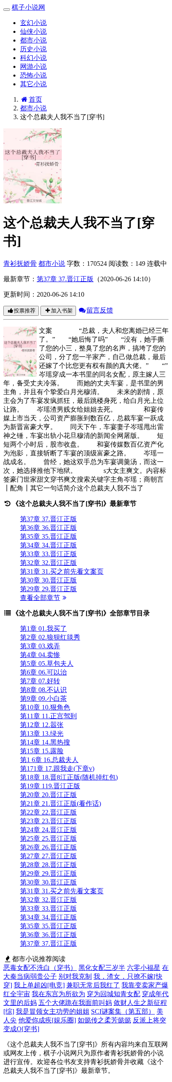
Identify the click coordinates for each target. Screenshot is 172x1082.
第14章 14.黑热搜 (45, 742)
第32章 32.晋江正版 (48, 562)
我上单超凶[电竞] (39, 985)
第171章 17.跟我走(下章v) (57, 768)
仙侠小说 (33, 31)
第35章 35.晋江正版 (48, 536)
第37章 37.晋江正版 (65, 278)
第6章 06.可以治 (43, 672)
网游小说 (33, 66)
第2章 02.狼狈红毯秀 (50, 637)
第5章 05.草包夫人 (46, 663)
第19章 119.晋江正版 (50, 786)
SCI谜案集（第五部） (123, 1011)
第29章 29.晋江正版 (48, 588)
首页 (35, 99)
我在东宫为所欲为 (58, 993)
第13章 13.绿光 (41, 733)
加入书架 (62, 310)
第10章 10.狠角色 (45, 707)
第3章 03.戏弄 (40, 646)
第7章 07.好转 (40, 681)
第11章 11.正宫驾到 (48, 716)
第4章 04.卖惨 (40, 654)
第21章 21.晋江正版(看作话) (60, 803)
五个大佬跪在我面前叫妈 (75, 1002)
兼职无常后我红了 (93, 985)
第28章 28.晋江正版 (48, 864)
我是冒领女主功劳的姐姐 (52, 1011)
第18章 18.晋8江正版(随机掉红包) (69, 777)
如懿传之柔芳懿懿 (104, 1020)
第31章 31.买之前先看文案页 (62, 571)
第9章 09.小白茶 (43, 698)
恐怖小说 (33, 75)
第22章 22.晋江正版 (48, 812)
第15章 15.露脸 (41, 751)
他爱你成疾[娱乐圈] (47, 1020)
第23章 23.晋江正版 (48, 821)
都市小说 (33, 40)
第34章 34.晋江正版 (48, 545)
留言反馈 (99, 310)
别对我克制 (75, 976)
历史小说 (33, 48)
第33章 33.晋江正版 (48, 553)
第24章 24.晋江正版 (48, 829)
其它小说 (33, 83)
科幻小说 (33, 57)
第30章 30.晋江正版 (48, 580)
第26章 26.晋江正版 (48, 847)
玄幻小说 (33, 22)
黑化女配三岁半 (101, 967)
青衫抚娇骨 (20, 263)
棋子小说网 (28, 7)
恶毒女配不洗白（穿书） (40, 967)
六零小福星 (143, 967)
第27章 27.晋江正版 (48, 856)
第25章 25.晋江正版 (48, 838)
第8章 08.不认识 (43, 689)
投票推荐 (24, 310)
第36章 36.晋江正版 (48, 527)
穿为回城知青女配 (113, 993)
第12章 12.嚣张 (41, 724)
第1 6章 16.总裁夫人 (49, 759)
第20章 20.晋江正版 (48, 794)
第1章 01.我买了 (43, 628)
